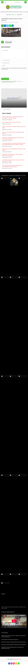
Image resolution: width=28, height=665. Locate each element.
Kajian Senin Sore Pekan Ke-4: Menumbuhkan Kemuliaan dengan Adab (12, 155)
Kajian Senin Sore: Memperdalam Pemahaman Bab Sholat (13, 149)
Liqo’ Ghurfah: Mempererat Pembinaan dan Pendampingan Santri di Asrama (12, 166)
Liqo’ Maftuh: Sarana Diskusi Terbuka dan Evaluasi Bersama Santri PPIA (13, 160)
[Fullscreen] (25, 627)
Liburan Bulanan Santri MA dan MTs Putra (11, 122)
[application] (14, 621)
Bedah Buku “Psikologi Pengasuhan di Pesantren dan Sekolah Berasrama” (13, 138)
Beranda (14, 14)
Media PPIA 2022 (17, 659)
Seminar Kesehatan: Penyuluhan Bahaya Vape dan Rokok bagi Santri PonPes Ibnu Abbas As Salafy (13, 144)
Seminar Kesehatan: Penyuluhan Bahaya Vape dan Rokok (13, 127)
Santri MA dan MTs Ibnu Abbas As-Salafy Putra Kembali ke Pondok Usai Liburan (12, 117)
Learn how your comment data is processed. (12, 82)
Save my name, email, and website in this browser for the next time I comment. (14, 69)
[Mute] (23, 627)
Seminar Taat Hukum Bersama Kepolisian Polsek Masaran (13, 132)
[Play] (3, 627)
